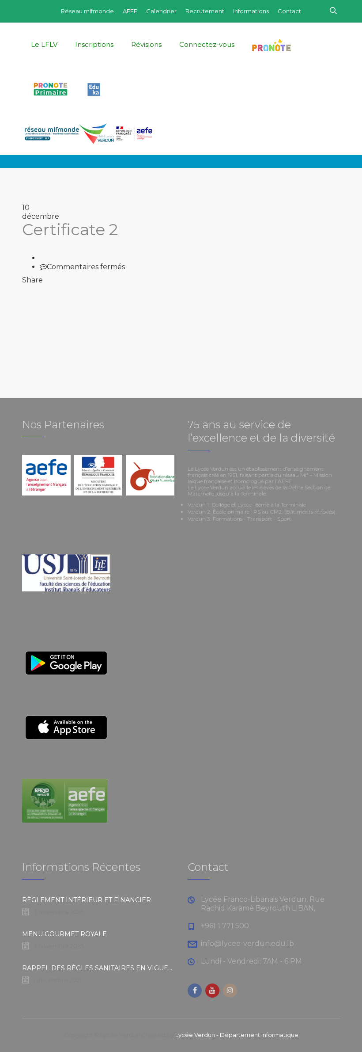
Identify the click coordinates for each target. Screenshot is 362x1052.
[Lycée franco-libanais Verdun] (88, 133)
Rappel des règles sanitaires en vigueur (98, 968)
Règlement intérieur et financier (86, 900)
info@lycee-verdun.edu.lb (247, 943)
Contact (289, 11)
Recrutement (204, 11)
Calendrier (161, 11)
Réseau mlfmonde (87, 11)
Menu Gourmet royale (64, 934)
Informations (251, 11)
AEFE (130, 11)
